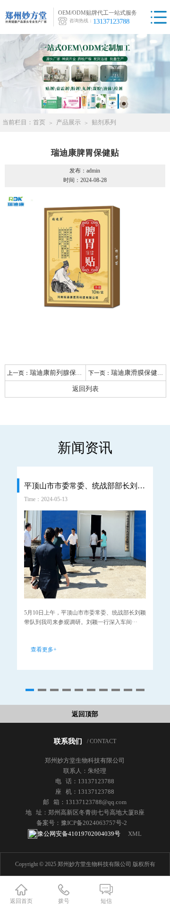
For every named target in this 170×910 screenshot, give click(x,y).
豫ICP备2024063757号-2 (94, 822)
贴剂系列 (104, 122)
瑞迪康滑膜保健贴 (137, 372)
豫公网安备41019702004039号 (78, 833)
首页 (39, 122)
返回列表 (85, 388)
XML (135, 833)
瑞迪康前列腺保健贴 (59, 372)
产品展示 (68, 122)
